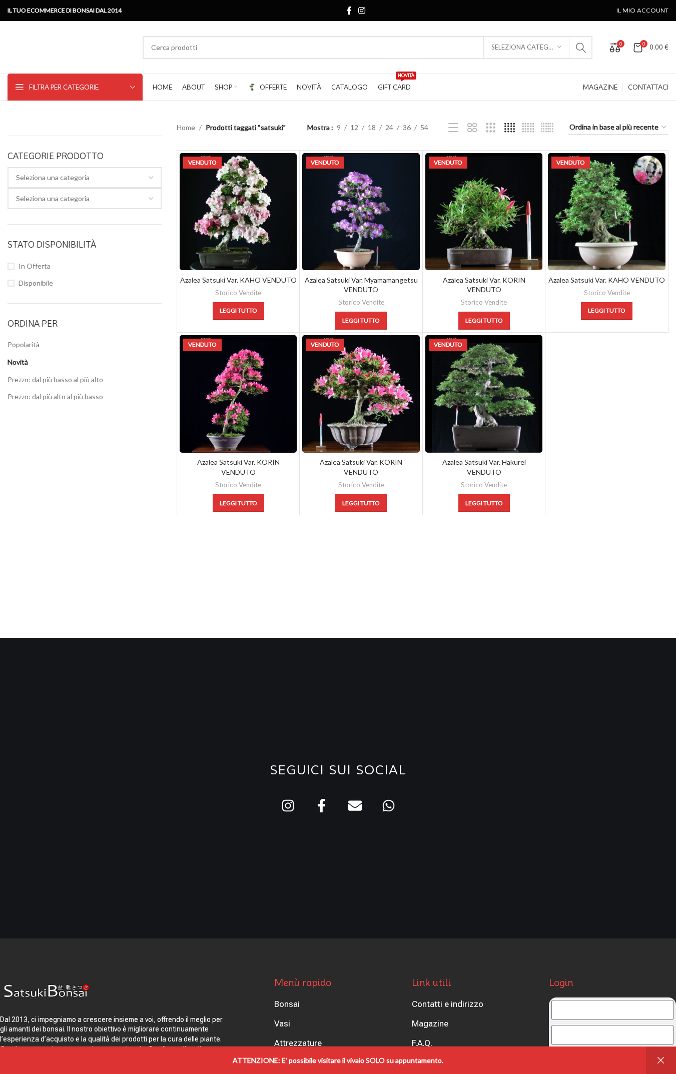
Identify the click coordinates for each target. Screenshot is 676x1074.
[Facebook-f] (321, 805)
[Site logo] (70, 46)
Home (186, 127)
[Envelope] (355, 805)
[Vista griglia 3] (490, 128)
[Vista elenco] (453, 128)
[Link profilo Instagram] (362, 10)
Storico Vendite (238, 293)
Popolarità (24, 344)
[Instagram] (288, 805)
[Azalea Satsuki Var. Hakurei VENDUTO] (484, 394)
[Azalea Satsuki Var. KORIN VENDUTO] (484, 212)
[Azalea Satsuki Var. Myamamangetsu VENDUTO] (361, 212)
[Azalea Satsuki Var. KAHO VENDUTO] (238, 212)
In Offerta (35, 266)
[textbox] (85, 177)
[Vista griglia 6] (547, 128)
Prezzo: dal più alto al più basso (55, 396)
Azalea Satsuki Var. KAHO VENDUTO (238, 280)
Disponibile (36, 283)
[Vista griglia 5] (528, 128)
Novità (18, 362)
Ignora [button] (661, 1060)
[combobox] (85, 177)
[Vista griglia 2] (472, 128)
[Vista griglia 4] (509, 128)
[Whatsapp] (388, 805)
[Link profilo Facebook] (349, 10)
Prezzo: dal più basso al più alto (55, 379)
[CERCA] (580, 47)
